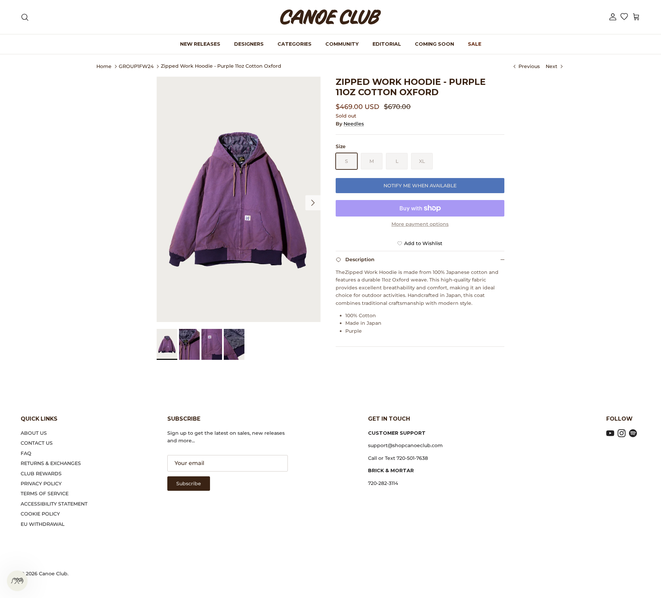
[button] (613, 17)
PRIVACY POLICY (41, 483)
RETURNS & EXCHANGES (51, 463)
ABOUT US (34, 433)
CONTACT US (37, 443)
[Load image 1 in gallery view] (239, 199)
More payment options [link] (420, 224)
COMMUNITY (342, 44)
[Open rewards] (17, 581)
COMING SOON (434, 44)
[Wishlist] (624, 17)
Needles (354, 124)
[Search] (25, 17)
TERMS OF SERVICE (45, 493)
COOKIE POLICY (40, 514)
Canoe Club (53, 574)
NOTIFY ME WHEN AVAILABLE (420, 185)
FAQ (26, 453)
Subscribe (188, 483)
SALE (474, 44)
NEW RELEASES (200, 44)
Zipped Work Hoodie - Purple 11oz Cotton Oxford (221, 66)
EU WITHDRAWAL (42, 524)
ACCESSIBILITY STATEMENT (54, 504)
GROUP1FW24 (136, 66)
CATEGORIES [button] (294, 44)
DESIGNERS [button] (249, 44)
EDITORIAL (387, 44)
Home (104, 66)
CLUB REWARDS (41, 473)
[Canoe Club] (330, 17)
